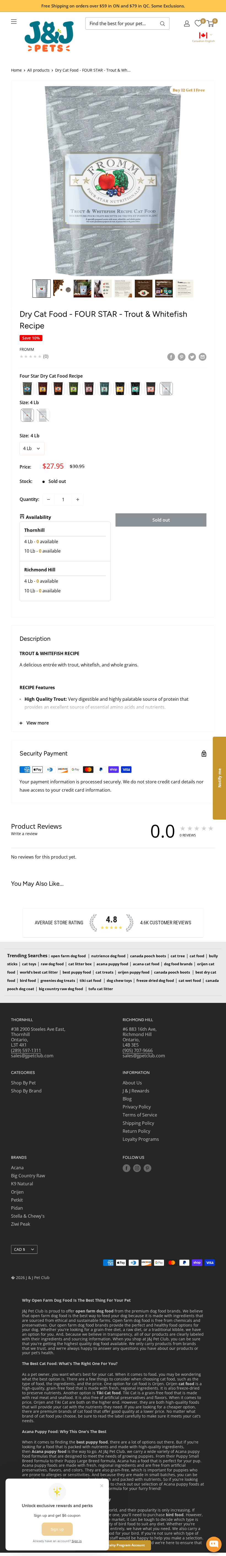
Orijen (17, 1192)
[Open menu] (14, 21)
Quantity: (29, 499)
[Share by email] (202, 356)
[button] (203, 38)
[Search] (163, 23)
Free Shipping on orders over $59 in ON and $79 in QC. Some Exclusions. (113, 6)
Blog (127, 1099)
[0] (198, 23)
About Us (132, 1083)
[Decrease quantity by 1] (48, 499)
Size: (29, 436)
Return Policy (136, 1131)
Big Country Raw (28, 1176)
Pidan (17, 1208)
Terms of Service (140, 1115)
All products (38, 70)
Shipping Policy (138, 1123)
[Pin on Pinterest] (181, 356)
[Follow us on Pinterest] (147, 1168)
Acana (17, 1168)
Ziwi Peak (20, 1224)
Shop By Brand (26, 1091)
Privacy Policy (137, 1107)
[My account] (187, 23)
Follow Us (133, 1157)
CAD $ (19, 1249)
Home (16, 70)
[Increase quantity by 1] (78, 499)
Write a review (24, 833)
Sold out (161, 520)
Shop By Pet (23, 1083)
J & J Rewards (136, 1091)
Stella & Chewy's (28, 1216)
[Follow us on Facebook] (126, 1168)
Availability (38, 517)
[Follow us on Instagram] (137, 1168)
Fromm (27, 349)
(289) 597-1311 (26, 1050)
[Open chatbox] (214, 1544)
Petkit (17, 1200)
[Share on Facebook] (171, 356)
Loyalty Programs (141, 1139)
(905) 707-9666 (138, 1050)
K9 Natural (22, 1184)
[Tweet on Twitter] (192, 356)
